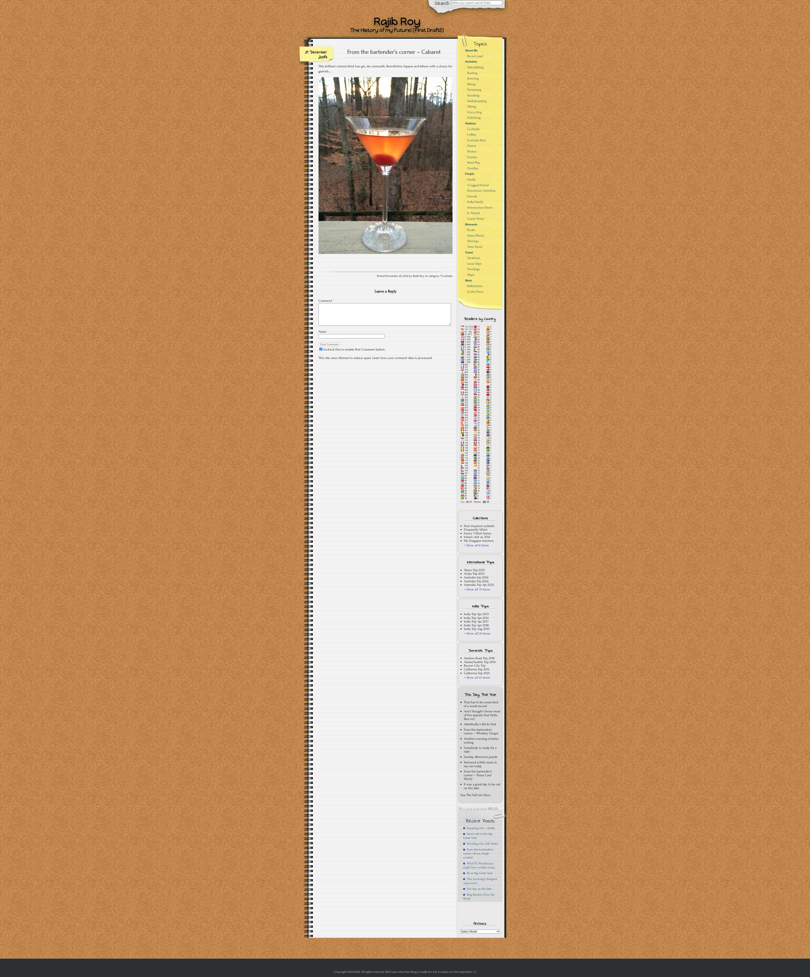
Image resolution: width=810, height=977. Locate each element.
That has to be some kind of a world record (481, 704)
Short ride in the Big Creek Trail (477, 836)
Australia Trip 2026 (476, 581)
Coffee (471, 134)
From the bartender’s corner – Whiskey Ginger (481, 731)
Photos (472, 151)
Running (473, 78)
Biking (471, 84)
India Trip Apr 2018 (476, 625)
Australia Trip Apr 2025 (479, 585)
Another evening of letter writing (481, 740)
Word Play (473, 162)
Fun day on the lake (478, 889)
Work (468, 280)
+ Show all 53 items (477, 677)
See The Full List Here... (476, 795)
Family (471, 179)
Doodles (472, 168)
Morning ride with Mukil (481, 843)
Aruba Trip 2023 (474, 573)
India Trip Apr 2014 (476, 618)
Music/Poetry (476, 235)
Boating (472, 73)
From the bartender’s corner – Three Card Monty (478, 775)
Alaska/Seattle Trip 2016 (480, 662)
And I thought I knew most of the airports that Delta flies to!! (482, 715)
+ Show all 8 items (476, 545)
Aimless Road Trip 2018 (479, 658)
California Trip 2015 (476, 669)
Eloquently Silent (475, 529)
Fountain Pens (476, 140)
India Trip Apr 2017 (476, 621)
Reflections (474, 286)
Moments (471, 224)
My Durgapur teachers (479, 541)
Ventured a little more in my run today (480, 764)
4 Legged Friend (478, 185)
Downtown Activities (481, 191)
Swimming (474, 90)
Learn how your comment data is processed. (402, 358)
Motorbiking (475, 67)
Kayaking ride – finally (480, 828)
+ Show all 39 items (477, 633)
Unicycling (474, 112)
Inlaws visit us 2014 (477, 537)
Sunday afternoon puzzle (481, 757)
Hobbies (470, 123)
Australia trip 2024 (476, 577)
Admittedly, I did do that (480, 724)
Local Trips (474, 263)
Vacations (473, 258)
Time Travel (474, 247)
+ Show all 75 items (477, 589)
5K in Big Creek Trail (478, 873)
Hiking (471, 106)
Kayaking (473, 95)
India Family (475, 202)
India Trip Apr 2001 (476, 614)
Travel (469, 252)
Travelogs (473, 269)
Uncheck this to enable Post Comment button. (354, 349)
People (469, 173)
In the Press (475, 292)
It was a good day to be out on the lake (482, 786)
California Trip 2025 (477, 673)
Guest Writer (476, 219)
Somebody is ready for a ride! (480, 749)
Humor (471, 146)
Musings (473, 241)
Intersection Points (480, 207)
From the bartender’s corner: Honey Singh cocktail (478, 854)
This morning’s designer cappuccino (480, 881)
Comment (326, 301)
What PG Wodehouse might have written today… (479, 865)
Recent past (475, 56)
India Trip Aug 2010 (477, 629)
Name (322, 331)
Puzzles (472, 157)
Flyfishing (474, 118)
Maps (470, 275)
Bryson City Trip (475, 665)
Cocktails (446, 276)
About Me (471, 50)
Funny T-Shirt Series (477, 533)
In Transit (473, 213)
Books (471, 230)
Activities (471, 61)
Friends (472, 196)
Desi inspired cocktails (479, 526)
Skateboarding (477, 101)
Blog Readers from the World (479, 896)
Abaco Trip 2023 (474, 570)
